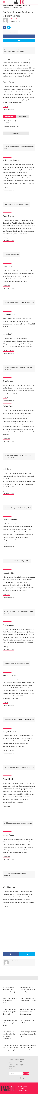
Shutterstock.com (13, 32)
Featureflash (6, 285)
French (9, 5)
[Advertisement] (19, 931)
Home (4, 5)
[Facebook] (4, 27)
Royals (11, 1059)
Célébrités (24, 5)
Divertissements (16, 5)
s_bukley (6, 32)
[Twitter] (9, 27)
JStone (5, 397)
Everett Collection (8, 350)
